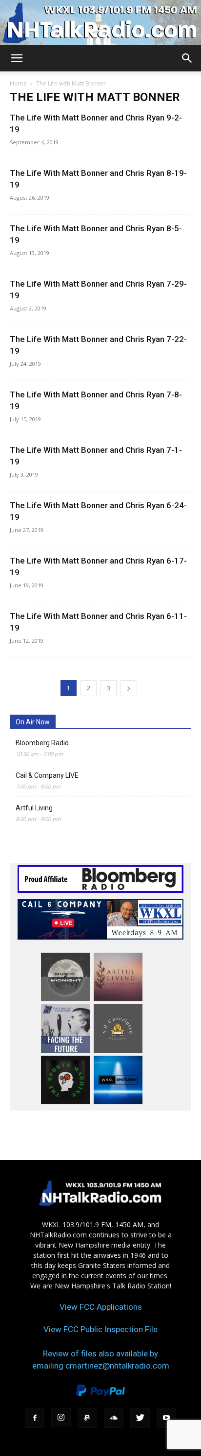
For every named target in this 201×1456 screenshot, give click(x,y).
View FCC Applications (101, 1307)
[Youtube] (166, 1418)
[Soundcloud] (113, 1418)
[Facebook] (34, 1418)
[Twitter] (140, 1418)
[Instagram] (61, 1417)
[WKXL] (100, 22)
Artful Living (34, 808)
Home (18, 83)
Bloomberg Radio (42, 743)
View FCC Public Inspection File (100, 1329)
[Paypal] (87, 1418)
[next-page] (129, 688)
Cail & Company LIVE (47, 775)
